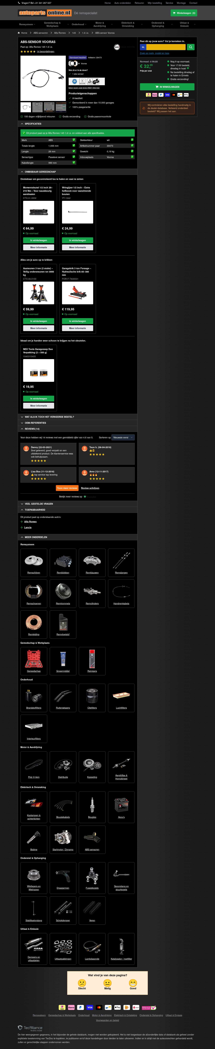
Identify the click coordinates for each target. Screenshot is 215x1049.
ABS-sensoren (41, 32)
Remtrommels (63, 603)
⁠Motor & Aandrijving (102, 1015)
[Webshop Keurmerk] (149, 1008)
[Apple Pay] (117, 1007)
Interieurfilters (34, 738)
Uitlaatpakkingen (63, 958)
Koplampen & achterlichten (33, 817)
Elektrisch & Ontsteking (125, 1015)
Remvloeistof (63, 634)
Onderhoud (84, 1015)
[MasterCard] (99, 1007)
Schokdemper (63, 920)
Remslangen (121, 572)
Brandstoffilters (33, 707)
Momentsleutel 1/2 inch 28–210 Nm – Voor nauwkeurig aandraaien (38, 191)
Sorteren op (105, 437)
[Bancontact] (108, 1007)
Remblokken (63, 572)
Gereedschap (34, 671)
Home (108, 2)
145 (74, 32)
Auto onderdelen (122, 2)
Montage (181, 2)
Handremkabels (121, 603)
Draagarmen (63, 887)
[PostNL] (126, 1007)
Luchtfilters (121, 707)
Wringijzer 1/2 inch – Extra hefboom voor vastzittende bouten (76, 191)
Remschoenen (34, 603)
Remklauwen (92, 572)
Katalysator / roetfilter (121, 958)
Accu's (121, 817)
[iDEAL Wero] (62, 1007)
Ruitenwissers (63, 707)
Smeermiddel (63, 671)
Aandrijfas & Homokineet (121, 777)
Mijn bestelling (155, 2)
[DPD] (136, 1007)
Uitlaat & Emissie (174, 1015)
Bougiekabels (63, 817)
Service (169, 2)
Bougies (92, 817)
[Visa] (89, 1007)
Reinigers (92, 671)
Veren (92, 920)
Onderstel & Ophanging (151, 1015)
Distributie (63, 777)
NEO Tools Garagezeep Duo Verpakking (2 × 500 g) (38, 350)
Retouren (139, 2)
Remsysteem (39, 1015)
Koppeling (92, 777)
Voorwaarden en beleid (107, 1020)
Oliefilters (92, 707)
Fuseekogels (92, 887)
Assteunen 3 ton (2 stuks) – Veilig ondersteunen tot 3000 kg (38, 271)
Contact (193, 2)
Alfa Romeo (60, 32)
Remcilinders (92, 603)
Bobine (33, 849)
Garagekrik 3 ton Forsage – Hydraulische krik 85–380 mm (76, 271)
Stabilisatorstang (33, 920)
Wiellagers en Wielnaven (34, 888)
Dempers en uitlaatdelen (34, 958)
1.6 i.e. (85, 32)
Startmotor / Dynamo (63, 849)
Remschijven (33, 572)
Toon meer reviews (67, 488)
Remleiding (33, 634)
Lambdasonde (92, 958)
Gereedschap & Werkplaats (62, 1015)
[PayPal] (80, 1007)
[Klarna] (71, 1007)
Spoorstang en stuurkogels (121, 888)
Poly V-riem (34, 777)
